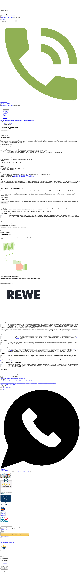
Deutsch (3, 17)
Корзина (6, 378)
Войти (2, 532)
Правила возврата (33, 383)
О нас (1, 380)
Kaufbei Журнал (31, 380)
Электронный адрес (16, 527)
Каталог (47, 380)
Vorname (2, 566)
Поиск (1, 21)
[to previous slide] (1, 121)
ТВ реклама (5, 112)
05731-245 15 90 (26, 471)
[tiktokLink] (0, 524)
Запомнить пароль (6, 530)
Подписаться (15, 376)
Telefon (2, 567)
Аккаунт (10, 378)
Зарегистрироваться (4, 536)
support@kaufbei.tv (19, 471)
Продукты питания (7, 114)
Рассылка (23, 378)
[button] (14, 534)
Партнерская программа (40, 380)
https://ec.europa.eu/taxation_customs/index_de (23, 175)
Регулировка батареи (42, 383)
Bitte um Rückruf (4, 568)
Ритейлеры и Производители (9, 380)
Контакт (2, 378)
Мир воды (5, 113)
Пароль (13, 528)
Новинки (5, 111)
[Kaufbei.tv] (3, 15)
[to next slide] (2, 121)
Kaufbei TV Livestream (20, 380)
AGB (6, 383)
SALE (4, 115)
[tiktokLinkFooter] (0, 573)
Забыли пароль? (3, 529)
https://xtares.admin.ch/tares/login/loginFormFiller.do (23, 176)
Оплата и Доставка (25, 383)
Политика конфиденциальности (14, 383)
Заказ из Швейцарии (51, 383)
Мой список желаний (16, 378)
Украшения (5, 116)
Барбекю (5, 118)
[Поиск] (16, 21)
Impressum (2, 383)
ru (1, 16)
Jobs (26, 380)
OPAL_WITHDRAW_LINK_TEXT (7, 384)
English (10, 17)
